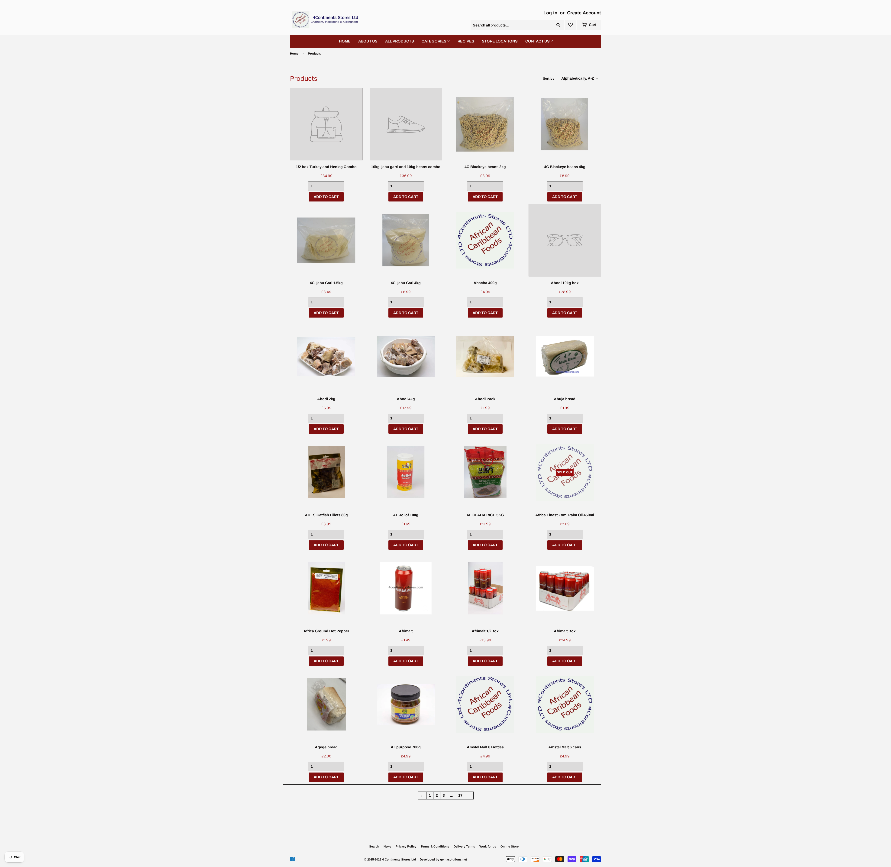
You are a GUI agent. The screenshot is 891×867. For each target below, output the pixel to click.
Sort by (548, 78)
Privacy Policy (406, 846)
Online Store (509, 846)
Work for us (487, 846)
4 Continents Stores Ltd (399, 859)
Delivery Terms (464, 846)
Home (294, 53)
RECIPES (466, 41)
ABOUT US (368, 41)
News (387, 846)
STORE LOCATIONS (500, 41)
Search (374, 846)
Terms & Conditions (435, 846)
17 (460, 795)
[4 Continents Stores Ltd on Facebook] (292, 859)
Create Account (584, 12)
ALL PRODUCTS (399, 41)
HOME (345, 41)
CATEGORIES (434, 41)
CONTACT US (537, 41)
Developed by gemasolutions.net (443, 859)
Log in (550, 12)
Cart (592, 25)
